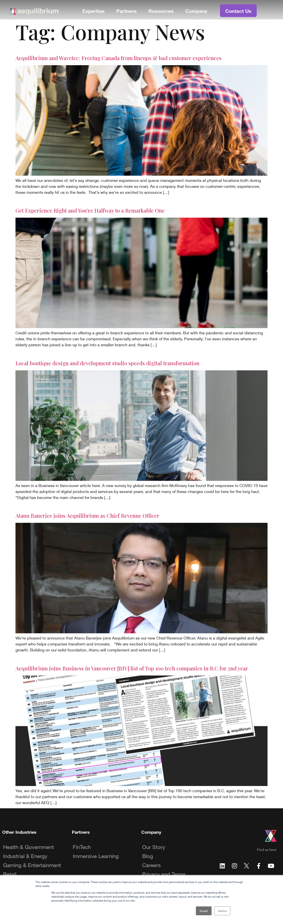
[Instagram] (234, 865)
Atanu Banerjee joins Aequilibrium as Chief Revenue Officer (87, 515)
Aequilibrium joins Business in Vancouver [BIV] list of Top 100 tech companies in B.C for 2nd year (131, 668)
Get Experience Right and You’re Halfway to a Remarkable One (90, 210)
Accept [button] (204, 910)
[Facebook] (258, 865)
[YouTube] (270, 865)
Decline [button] (222, 910)
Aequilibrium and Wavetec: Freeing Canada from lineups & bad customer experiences (118, 57)
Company (196, 10)
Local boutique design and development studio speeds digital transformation (107, 363)
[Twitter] (246, 865)
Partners (126, 10)
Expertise (93, 10)
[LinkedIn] (222, 865)
